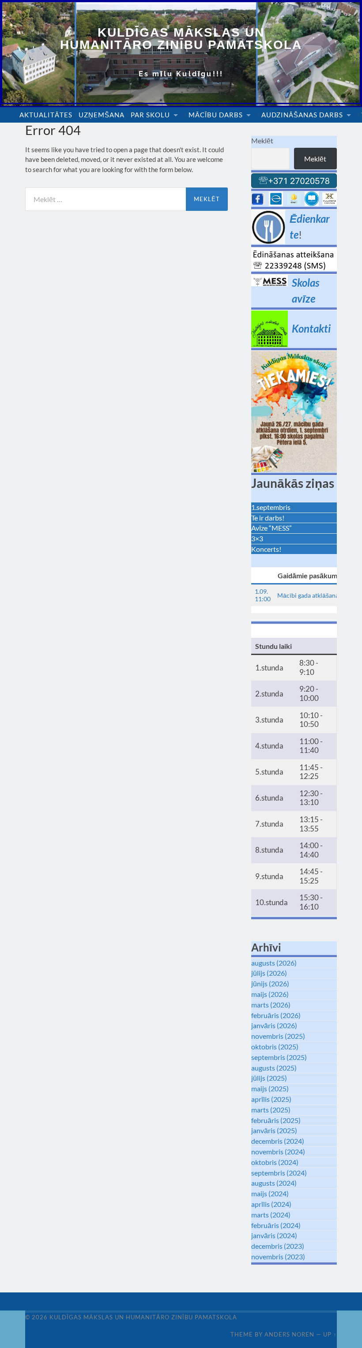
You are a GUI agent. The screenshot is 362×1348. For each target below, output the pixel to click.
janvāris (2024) (274, 1235)
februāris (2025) (276, 1120)
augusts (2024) (274, 1183)
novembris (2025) (278, 1036)
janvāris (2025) (274, 1130)
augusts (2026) (274, 963)
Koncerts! (266, 549)
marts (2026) (270, 1004)
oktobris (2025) (274, 1046)
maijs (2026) (270, 994)
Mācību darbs (216, 115)
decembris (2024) (277, 1141)
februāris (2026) (276, 1015)
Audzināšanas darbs (302, 115)
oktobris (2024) (274, 1162)
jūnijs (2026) (270, 983)
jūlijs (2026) (269, 973)
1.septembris (270, 507)
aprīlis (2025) (271, 1099)
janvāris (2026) (274, 1025)
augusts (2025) (274, 1067)
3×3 (257, 538)
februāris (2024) (276, 1225)
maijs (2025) (270, 1088)
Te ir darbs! (267, 517)
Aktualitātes (45, 115)
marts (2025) (270, 1109)
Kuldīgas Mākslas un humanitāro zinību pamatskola (181, 39)
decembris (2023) (277, 1246)
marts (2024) (270, 1214)
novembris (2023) (278, 1256)
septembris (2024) (279, 1172)
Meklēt (262, 140)
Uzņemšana (101, 115)
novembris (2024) (278, 1151)
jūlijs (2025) (269, 1078)
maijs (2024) (270, 1193)
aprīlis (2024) (271, 1204)
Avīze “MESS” (271, 528)
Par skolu (150, 115)
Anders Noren (289, 1334)
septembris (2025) (279, 1057)
